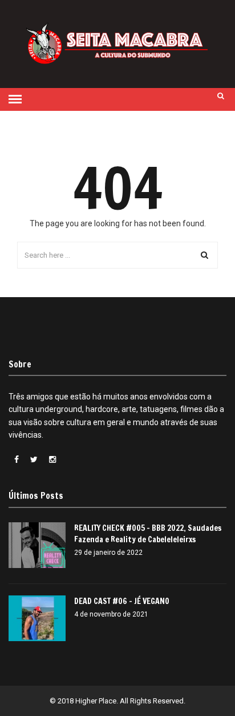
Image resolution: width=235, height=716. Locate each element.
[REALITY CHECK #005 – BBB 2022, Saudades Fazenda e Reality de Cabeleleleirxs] (37, 545)
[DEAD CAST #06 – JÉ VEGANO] (37, 618)
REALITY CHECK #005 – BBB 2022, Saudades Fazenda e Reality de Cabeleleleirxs (147, 533)
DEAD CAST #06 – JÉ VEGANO (121, 601)
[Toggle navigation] (15, 99)
